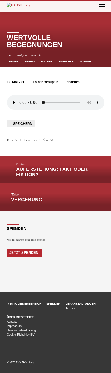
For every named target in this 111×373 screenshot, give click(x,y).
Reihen (30, 61)
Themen (13, 61)
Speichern (22, 124)
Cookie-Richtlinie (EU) (21, 334)
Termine (70, 308)
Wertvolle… (37, 55)
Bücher (47, 61)
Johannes (72, 82)
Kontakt (12, 321)
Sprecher (66, 61)
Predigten (21, 55)
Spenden (53, 303)
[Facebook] (9, 349)
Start (9, 55)
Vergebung (26, 199)
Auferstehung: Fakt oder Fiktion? (52, 171)
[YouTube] (15, 349)
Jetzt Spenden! (24, 253)
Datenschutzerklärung (21, 330)
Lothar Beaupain (45, 82)
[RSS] (21, 349)
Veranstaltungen (80, 303)
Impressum (14, 326)
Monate (86, 61)
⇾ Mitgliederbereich (24, 303)
